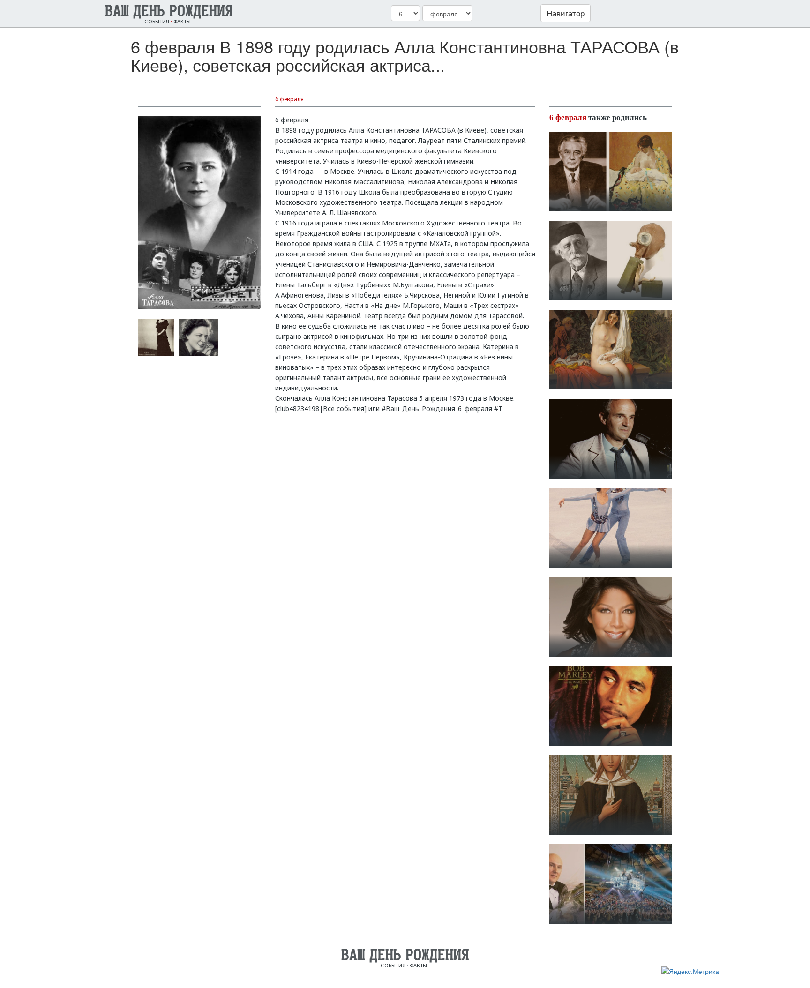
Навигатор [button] (566, 13)
